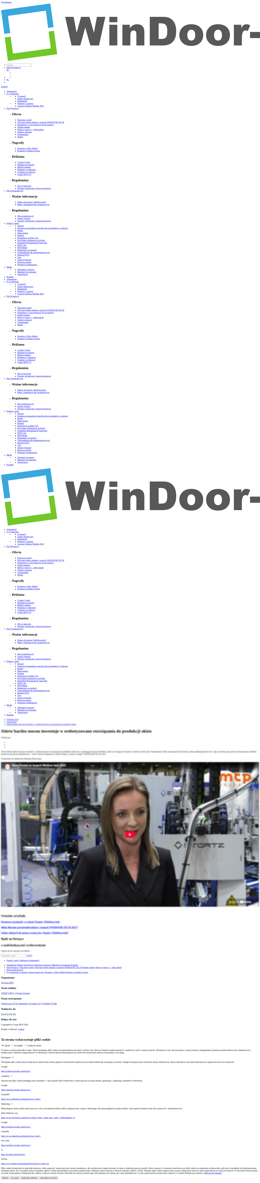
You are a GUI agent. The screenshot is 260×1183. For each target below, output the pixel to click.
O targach (21, 96)
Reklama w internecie (26, 169)
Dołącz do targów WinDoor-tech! (31, 202)
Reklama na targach (25, 165)
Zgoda (7, 1045)
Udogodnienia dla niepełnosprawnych (33, 252)
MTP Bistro (22, 248)
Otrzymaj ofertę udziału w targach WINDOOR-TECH (40, 122)
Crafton (21, 1029)
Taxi (19, 257)
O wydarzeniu (12, 94)
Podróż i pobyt (12, 223)
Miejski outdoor (24, 167)
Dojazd (20, 226)
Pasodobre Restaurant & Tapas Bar (32, 243)
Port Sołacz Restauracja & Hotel (31, 240)
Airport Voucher (24, 260)
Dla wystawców (24, 186)
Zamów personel (24, 132)
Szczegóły (18, 1045)
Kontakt (9, 277)
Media (9, 267)
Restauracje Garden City (27, 238)
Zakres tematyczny (25, 99)
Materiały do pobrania (26, 272)
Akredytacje (22, 274)
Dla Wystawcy (12, 108)
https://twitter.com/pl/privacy (13, 1154)
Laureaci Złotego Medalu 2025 (30, 106)
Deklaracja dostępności (27, 265)
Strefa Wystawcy (13, 67)
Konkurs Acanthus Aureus (28, 151)
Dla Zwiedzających (14, 191)
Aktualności (11, 91)
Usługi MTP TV (24, 174)
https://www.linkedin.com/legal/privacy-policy (21, 1099)
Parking (20, 235)
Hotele (20, 137)
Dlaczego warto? (24, 120)
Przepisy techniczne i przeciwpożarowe (34, 188)
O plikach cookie (34, 1045)
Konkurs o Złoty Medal (27, 148)
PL (7, 70)
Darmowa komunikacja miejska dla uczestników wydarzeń (42, 228)
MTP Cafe (21, 245)
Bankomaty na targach (27, 250)
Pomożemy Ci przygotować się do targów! (35, 125)
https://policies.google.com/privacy (16, 1071)
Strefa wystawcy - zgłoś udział (30, 129)
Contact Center (23, 162)
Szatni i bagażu (23, 218)
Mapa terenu (22, 233)
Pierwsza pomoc (24, 262)
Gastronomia (22, 134)
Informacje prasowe (25, 269)
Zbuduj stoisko (23, 127)
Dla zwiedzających (25, 216)
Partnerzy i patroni (25, 103)
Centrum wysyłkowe (26, 172)
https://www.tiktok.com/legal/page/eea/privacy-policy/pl (25, 1163)
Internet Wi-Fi (23, 255)
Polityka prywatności (213, 1173)
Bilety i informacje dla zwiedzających (33, 204)
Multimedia (22, 101)
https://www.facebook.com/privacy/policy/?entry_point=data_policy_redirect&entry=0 (38, 1118)
